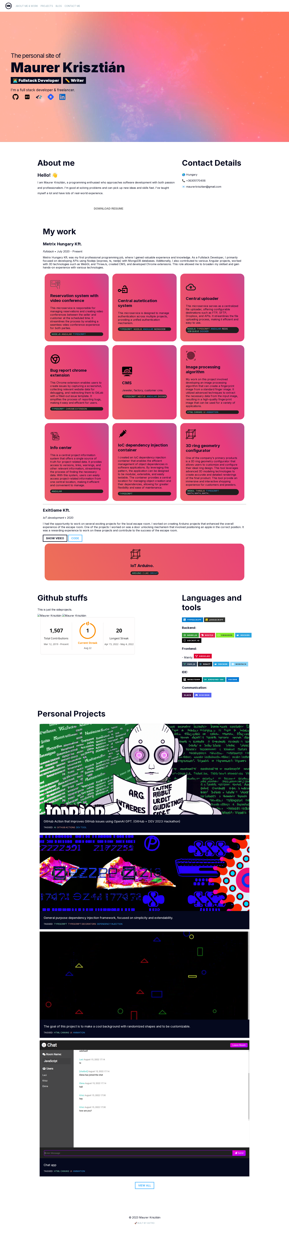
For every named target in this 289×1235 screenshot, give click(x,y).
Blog (59, 6)
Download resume (108, 208)
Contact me (72, 6)
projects (47, 6)
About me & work (27, 6)
